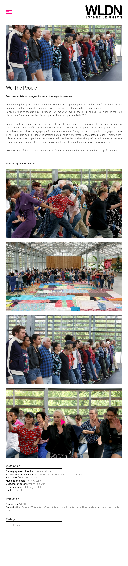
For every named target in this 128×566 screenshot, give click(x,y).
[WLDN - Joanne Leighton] (93, 12)
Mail (18, 525)
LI (13, 525)
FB (7, 525)
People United (90, 135)
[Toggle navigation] (9, 12)
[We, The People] (64, 203)
